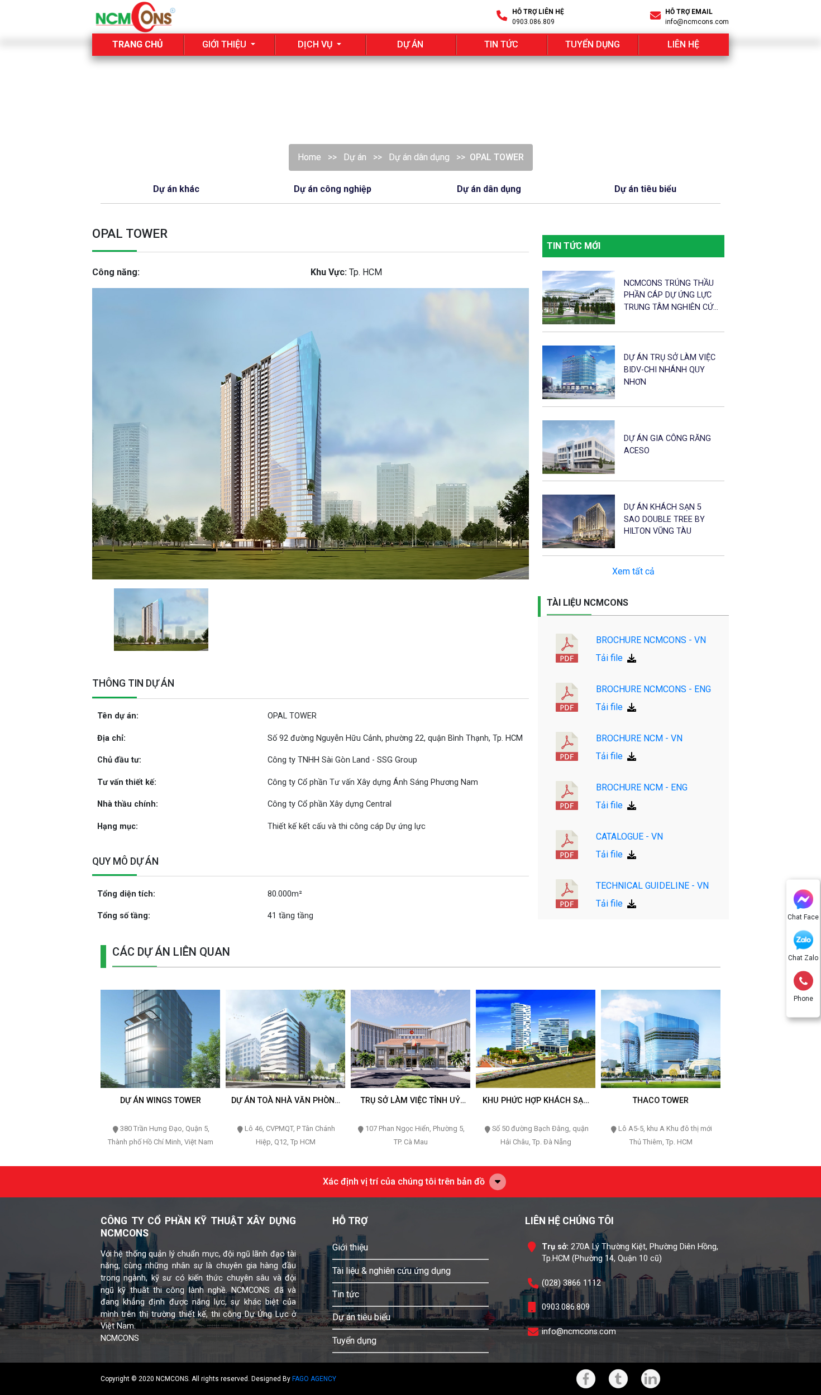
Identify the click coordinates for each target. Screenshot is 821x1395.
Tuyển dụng (354, 1340)
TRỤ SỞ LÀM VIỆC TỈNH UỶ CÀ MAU (410, 1101)
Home (309, 157)
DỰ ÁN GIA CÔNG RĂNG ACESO (667, 445)
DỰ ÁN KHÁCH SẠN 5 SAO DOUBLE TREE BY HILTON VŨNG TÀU (664, 519)
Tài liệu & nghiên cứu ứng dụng (391, 1270)
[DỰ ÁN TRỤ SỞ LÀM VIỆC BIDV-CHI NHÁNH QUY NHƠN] (578, 371)
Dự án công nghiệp (332, 189)
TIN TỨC (501, 44)
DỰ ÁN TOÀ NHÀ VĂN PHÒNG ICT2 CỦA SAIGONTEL (285, 1101)
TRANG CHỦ (147, 44)
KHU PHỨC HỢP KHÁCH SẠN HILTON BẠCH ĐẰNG (536, 1101)
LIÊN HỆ (683, 44)
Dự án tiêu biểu (645, 189)
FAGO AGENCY (314, 1379)
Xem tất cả (633, 571)
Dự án (354, 157)
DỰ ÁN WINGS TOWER (160, 1100)
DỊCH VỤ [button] (316, 44)
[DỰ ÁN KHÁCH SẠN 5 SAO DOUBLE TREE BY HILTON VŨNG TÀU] (578, 521)
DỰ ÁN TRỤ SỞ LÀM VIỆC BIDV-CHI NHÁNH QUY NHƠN (669, 369)
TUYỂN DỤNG (592, 44)
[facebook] (586, 1379)
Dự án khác (176, 189)
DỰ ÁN (410, 44)
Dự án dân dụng (419, 157)
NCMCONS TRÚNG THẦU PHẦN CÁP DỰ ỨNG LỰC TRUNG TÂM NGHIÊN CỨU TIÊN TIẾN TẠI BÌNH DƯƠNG (671, 296)
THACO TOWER (661, 1100)
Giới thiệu (350, 1247)
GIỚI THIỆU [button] (225, 44)
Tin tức (345, 1294)
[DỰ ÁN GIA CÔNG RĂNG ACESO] (578, 446)
